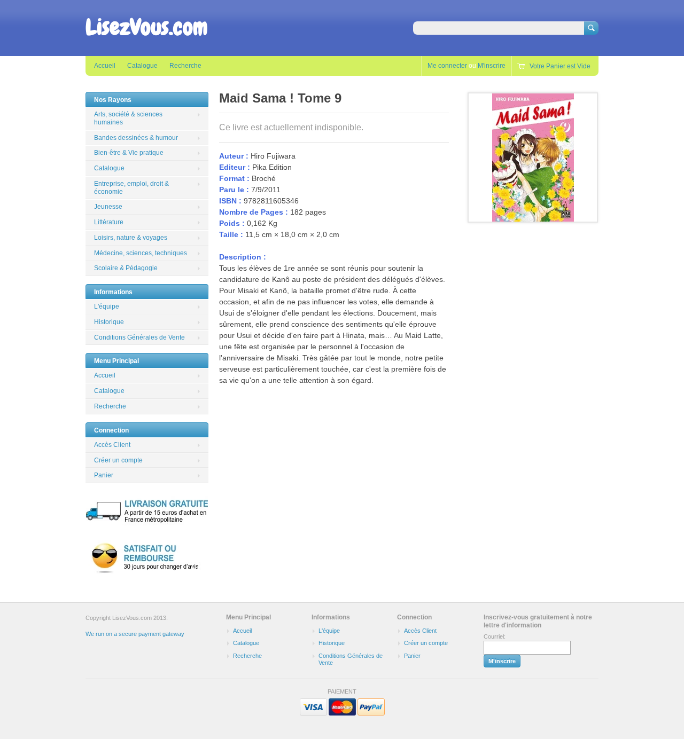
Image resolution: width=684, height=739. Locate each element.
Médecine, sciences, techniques (140, 253)
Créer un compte (118, 460)
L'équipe (106, 306)
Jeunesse (108, 206)
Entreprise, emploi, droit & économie (131, 187)
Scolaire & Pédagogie (126, 268)
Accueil (104, 65)
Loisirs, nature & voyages (130, 237)
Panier (103, 475)
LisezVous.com (147, 27)
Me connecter (447, 65)
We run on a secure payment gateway (135, 634)
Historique (109, 322)
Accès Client (112, 445)
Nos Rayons (112, 100)
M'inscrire (492, 65)
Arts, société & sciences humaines (128, 118)
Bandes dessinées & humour (136, 137)
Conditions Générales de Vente (139, 337)
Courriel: (495, 636)
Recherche (185, 65)
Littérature (108, 222)
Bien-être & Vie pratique (129, 152)
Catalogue (142, 65)
